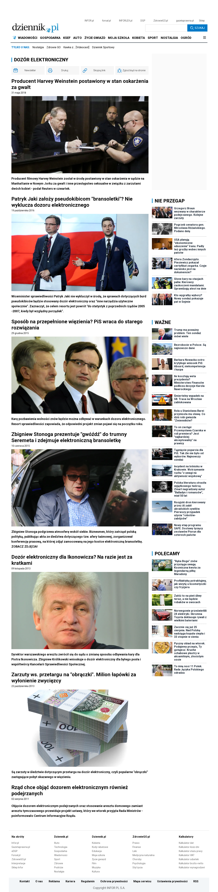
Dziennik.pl (61, 836)
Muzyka (96, 867)
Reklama (54, 881)
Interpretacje (18, 863)
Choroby (137, 859)
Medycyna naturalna (143, 855)
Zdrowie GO (53, 47)
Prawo (136, 843)
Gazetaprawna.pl (21, 847)
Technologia (60, 847)
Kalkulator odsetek (189, 859)
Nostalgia (38, 47)
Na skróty (18, 836)
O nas (39, 881)
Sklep (202, 20)
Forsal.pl (16, 855)
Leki (135, 851)
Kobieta (96, 843)
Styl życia (138, 867)
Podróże (58, 867)
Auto (56, 843)
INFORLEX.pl (125, 20)
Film (94, 863)
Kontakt (25, 881)
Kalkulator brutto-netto (191, 863)
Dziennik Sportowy (103, 47)
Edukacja (97, 851)
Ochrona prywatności (114, 881)
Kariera (70, 881)
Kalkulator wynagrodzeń (192, 867)
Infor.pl (15, 843)
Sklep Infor (17, 867)
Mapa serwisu (142, 881)
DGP (143, 20)
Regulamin (88, 881)
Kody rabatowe (100, 847)
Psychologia (139, 863)
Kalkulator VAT (186, 855)
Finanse (137, 847)
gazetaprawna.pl (185, 20)
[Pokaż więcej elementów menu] (204, 37)
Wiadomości (60, 855)
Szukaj (200, 27)
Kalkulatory (186, 836)
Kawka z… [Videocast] (76, 47)
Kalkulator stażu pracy (191, 851)
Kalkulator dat (186, 843)
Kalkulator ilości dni (189, 847)
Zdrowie (58, 863)
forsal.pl (106, 20)
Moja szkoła (98, 855)
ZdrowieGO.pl (160, 20)
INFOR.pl (89, 20)
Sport (57, 859)
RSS (195, 881)
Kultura (96, 871)
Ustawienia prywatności (172, 881)
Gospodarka (60, 851)
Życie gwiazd (99, 859)
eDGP (15, 851)
